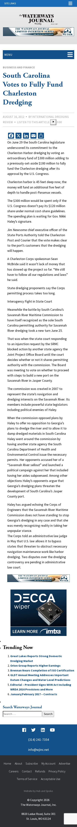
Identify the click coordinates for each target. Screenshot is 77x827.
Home (7, 763)
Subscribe (32, 763)
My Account (48, 763)
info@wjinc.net (38, 750)
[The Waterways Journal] (38, 19)
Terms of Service (27, 779)
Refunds (40, 771)
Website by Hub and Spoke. (38, 791)
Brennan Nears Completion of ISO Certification (42, 670)
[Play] (53, 122)
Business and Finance (19, 67)
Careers (13, 771)
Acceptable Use (50, 779)
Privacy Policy (57, 771)
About (18, 763)
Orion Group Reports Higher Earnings (35, 665)
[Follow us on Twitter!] (33, 730)
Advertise (64, 763)
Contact (27, 771)
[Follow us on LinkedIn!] (43, 730)
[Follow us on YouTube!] (52, 730)
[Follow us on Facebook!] (24, 730)
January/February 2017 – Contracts (33, 694)
